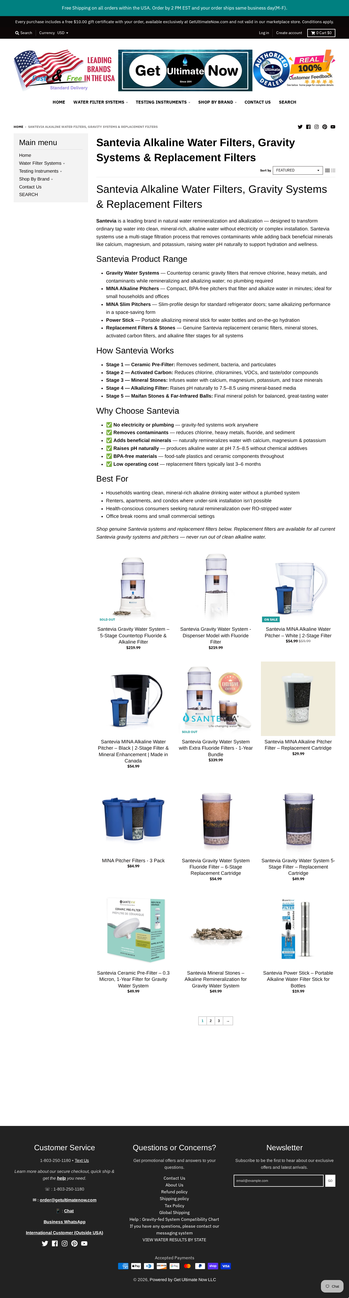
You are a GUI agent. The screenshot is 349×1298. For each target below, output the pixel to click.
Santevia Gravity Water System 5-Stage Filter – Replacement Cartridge (298, 867)
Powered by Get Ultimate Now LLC (183, 1279)
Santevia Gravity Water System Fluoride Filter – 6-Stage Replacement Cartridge (216, 867)
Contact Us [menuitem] (258, 102)
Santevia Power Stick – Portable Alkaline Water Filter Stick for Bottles (298, 979)
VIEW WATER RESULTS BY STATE (174, 1239)
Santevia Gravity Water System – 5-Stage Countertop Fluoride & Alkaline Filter (133, 635)
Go (330, 1180)
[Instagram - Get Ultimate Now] (316, 126)
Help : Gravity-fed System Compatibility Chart (174, 1219)
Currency (47, 32)
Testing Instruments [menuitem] (161, 102)
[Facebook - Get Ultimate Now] (308, 126)
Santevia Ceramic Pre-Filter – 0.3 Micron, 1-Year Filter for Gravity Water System (133, 979)
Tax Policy (174, 1205)
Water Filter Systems (40, 163)
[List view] (333, 170)
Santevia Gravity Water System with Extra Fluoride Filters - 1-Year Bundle (216, 748)
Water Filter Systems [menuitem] (98, 102)
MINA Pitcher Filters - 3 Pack (133, 860)
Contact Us (30, 187)
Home (18, 126)
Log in (264, 32)
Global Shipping (174, 1212)
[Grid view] (327, 170)
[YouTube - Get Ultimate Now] (332, 126)
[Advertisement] (163, 1088)
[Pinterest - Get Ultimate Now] (324, 126)
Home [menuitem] (59, 102)
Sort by (265, 170)
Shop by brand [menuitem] (215, 102)
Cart (324, 32)
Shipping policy (174, 1198)
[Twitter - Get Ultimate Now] (300, 126)
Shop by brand (34, 179)
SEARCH (28, 194)
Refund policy (174, 1191)
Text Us (82, 1160)
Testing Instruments (38, 171)
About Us (174, 1185)
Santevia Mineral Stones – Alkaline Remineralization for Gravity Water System (216, 979)
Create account (289, 32)
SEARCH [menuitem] (287, 102)
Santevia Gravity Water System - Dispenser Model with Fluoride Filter (215, 635)
